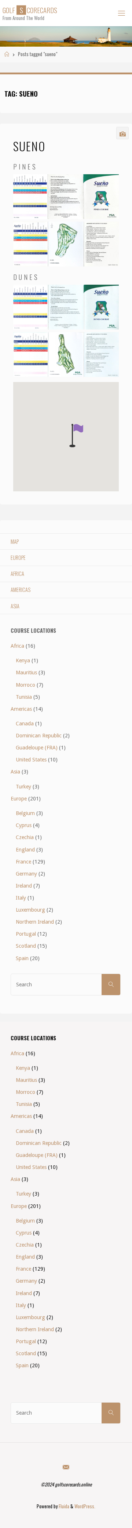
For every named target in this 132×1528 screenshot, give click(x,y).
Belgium (25, 813)
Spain (22, 958)
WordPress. (84, 1506)
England (25, 850)
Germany (26, 874)
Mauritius (26, 672)
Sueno (29, 146)
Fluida (63, 1506)
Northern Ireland (35, 922)
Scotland (26, 946)
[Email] (66, 1467)
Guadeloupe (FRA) (37, 748)
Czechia (25, 837)
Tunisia (24, 697)
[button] (76, 435)
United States (31, 760)
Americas (20, 589)
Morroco (25, 685)
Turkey (23, 787)
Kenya (23, 660)
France (23, 862)
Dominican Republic (39, 735)
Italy (21, 898)
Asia (15, 606)
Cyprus (24, 825)
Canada (25, 723)
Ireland (24, 886)
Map (15, 541)
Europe (18, 557)
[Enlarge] (109, 183)
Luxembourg (30, 910)
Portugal (26, 934)
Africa (17, 573)
